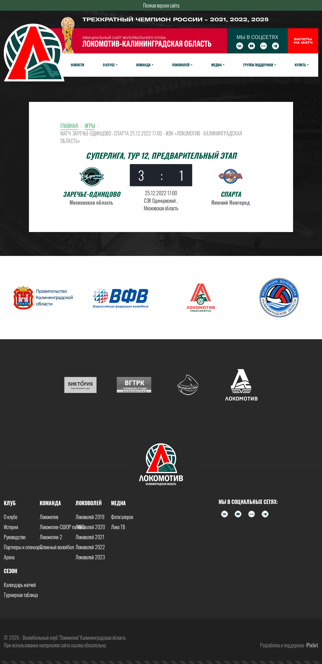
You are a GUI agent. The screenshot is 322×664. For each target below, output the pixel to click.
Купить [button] (300, 64)
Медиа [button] (216, 64)
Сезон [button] (10, 571)
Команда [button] (143, 64)
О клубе (10, 517)
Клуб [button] (10, 503)
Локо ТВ (118, 527)
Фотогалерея (122, 517)
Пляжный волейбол (57, 547)
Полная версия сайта (161, 5)
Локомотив (49, 517)
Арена (9, 557)
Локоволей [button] (181, 64)
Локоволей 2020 (90, 527)
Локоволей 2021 (89, 537)
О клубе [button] (109, 64)
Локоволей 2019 (89, 517)
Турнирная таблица (21, 595)
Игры (90, 126)
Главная (69, 126)
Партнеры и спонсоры (23, 547)
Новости (77, 64)
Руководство (14, 537)
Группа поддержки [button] (258, 64)
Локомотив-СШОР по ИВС (62, 527)
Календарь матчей (20, 585)
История (11, 527)
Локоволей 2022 (90, 547)
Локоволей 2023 (90, 557)
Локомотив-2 (51, 537)
